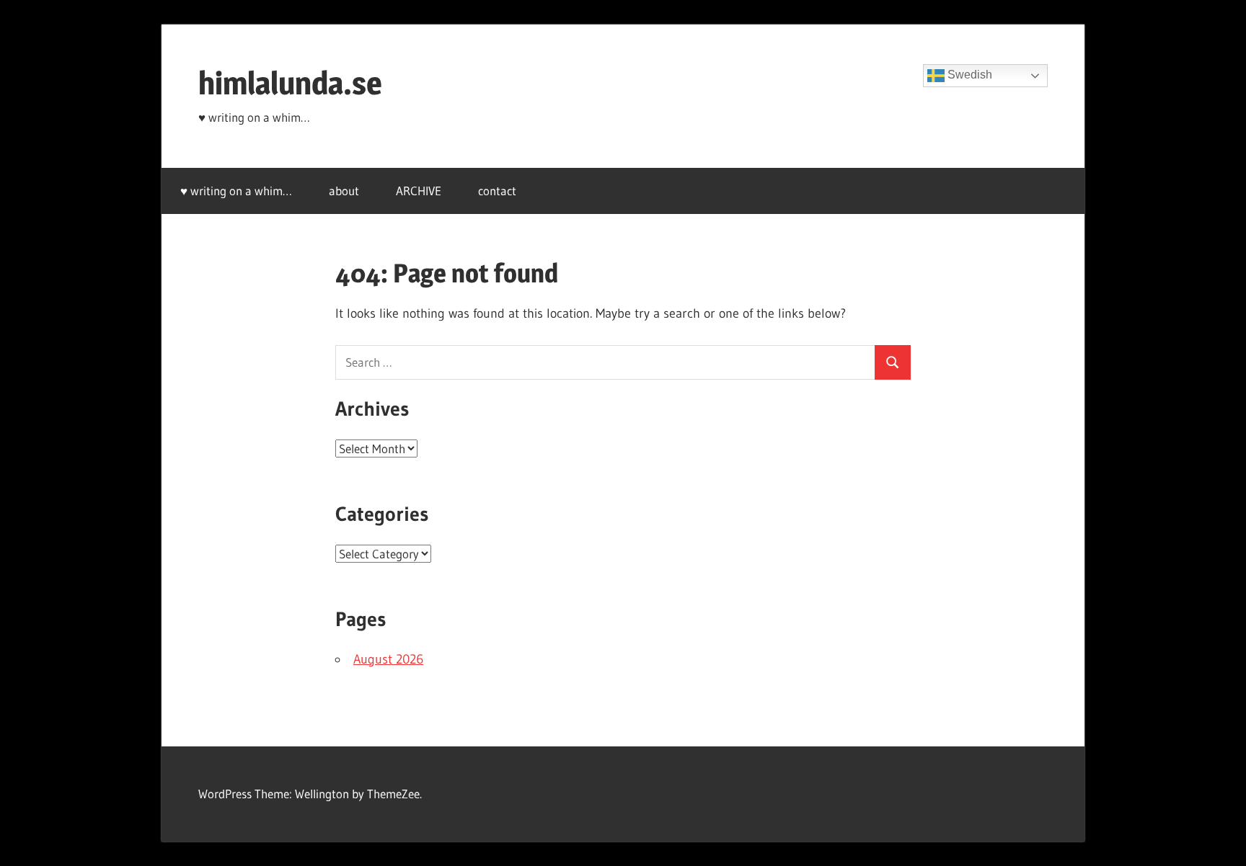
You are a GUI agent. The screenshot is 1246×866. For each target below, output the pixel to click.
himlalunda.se (290, 82)
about (344, 190)
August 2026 (388, 659)
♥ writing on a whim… (236, 190)
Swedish (968, 74)
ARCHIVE (418, 190)
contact (497, 190)
